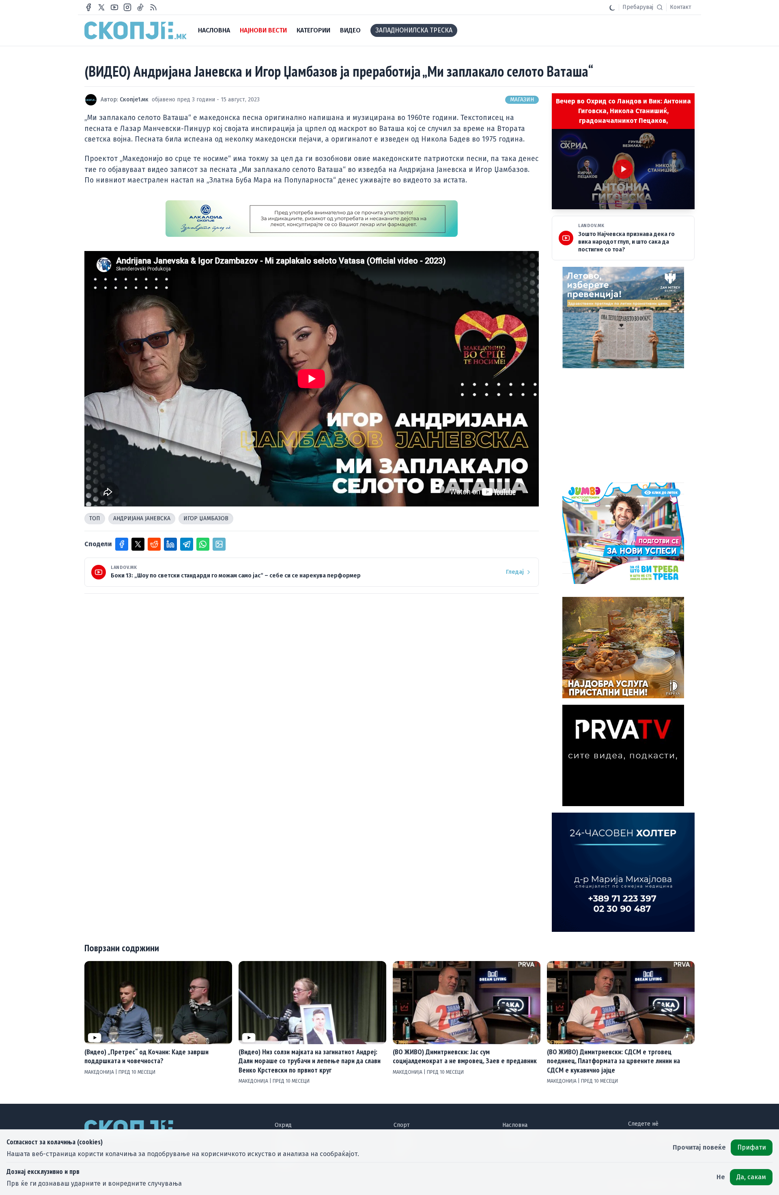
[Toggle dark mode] (612, 7)
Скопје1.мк (134, 99)
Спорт (402, 1125)
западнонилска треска (413, 30)
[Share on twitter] (137, 544)
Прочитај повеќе (699, 1147)
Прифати (751, 1147)
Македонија (99, 1072)
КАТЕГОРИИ (313, 30)
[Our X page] (101, 7)
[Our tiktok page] (140, 7)
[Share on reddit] (154, 544)
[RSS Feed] (153, 7)
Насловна (514, 1125)
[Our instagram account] (127, 7)
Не (721, 1177)
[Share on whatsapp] (202, 544)
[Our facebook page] (88, 7)
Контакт (680, 7)
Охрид (283, 1125)
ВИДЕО (350, 30)
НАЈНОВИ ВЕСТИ (263, 30)
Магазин (522, 99)
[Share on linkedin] (170, 544)
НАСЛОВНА (214, 30)
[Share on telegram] (186, 544)
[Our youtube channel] (114, 7)
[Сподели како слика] (219, 544)
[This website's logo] (135, 30)
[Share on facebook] (121, 544)
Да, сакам (751, 1177)
